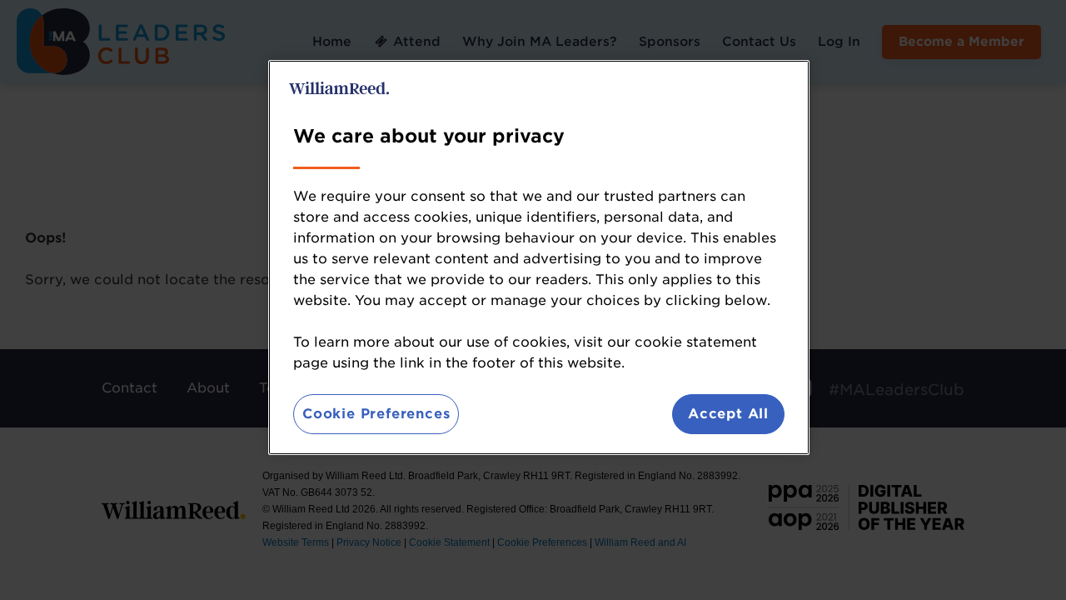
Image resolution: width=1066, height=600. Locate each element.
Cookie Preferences (376, 414)
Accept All (728, 414)
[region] (538, 257)
